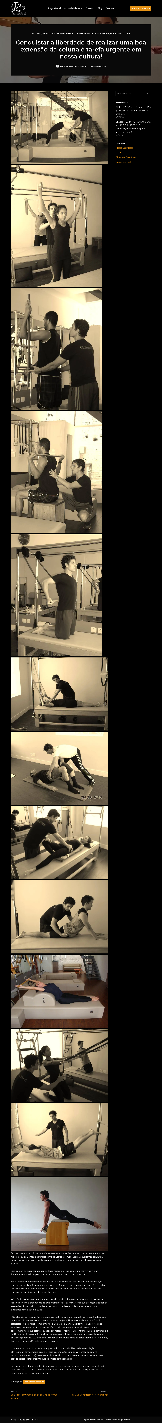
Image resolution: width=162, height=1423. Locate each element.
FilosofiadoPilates (124, 148)
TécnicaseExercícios (98, 66)
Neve (13, 1420)
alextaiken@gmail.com (68, 66)
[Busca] (148, 93)
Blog (100, 8)
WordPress (32, 1420)
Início (34, 33)
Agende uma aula (140, 8)
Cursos (113, 1420)
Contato (110, 8)
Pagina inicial (54, 8)
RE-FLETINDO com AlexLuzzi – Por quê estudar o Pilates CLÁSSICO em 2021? (133, 110)
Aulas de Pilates (102, 1420)
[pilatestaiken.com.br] (18, 8)
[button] (81, 8)
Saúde (119, 152)
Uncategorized (123, 162)
